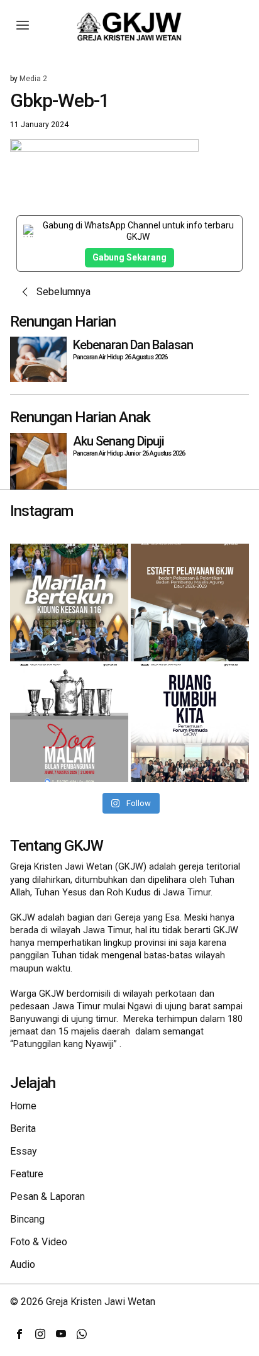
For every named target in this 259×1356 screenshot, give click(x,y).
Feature (26, 1174)
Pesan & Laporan (47, 1196)
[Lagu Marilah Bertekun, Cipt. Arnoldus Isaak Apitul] (69, 603)
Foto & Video (38, 1242)
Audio (22, 1264)
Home (23, 1106)
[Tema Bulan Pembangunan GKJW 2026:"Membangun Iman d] (69, 723)
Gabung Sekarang (129, 257)
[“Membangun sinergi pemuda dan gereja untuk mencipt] (190, 723)
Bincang (27, 1219)
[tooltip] (19, 1334)
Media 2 (33, 78)
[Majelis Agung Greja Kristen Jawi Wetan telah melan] (190, 603)
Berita (23, 1129)
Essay (23, 1151)
